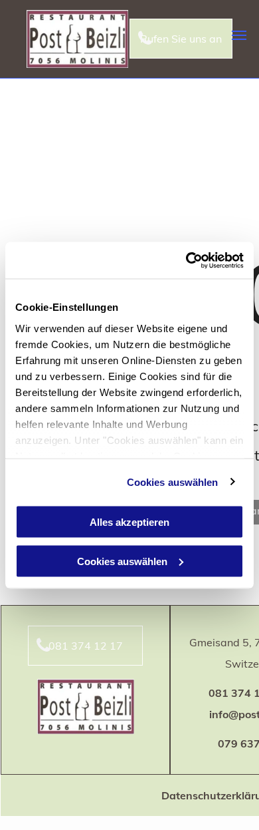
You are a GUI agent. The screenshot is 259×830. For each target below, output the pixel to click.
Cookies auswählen (172, 481)
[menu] (239, 35)
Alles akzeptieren (129, 522)
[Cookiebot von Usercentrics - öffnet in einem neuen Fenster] (186, 260)
